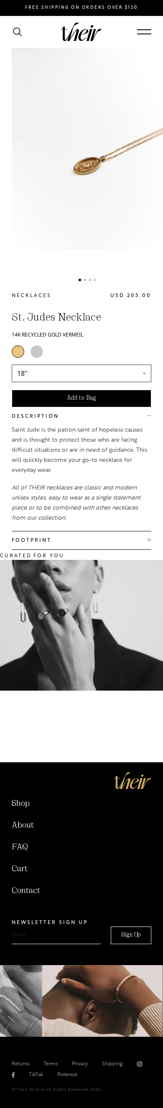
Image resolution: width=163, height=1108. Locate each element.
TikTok (36, 1074)
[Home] (132, 780)
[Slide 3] (90, 280)
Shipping (112, 1064)
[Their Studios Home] (81, 32)
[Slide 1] (80, 280)
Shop (21, 804)
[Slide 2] (85, 280)
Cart (20, 869)
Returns (20, 1064)
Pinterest (67, 1074)
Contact (26, 891)
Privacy (80, 1064)
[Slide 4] (95, 280)
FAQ (20, 847)
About (23, 825)
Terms (50, 1064)
